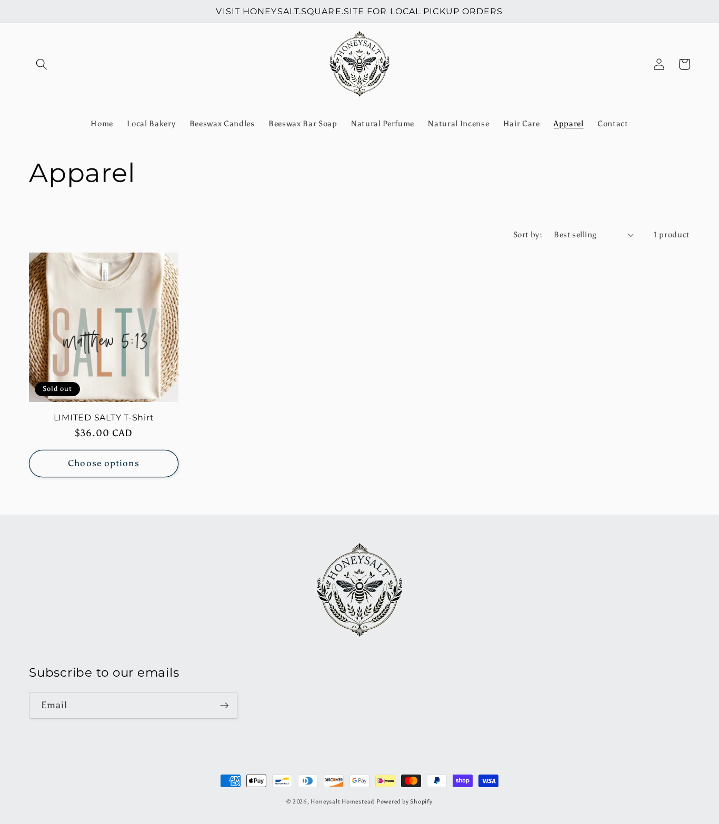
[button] (41, 64)
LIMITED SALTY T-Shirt (104, 417)
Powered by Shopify (404, 801)
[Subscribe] (224, 705)
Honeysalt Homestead (342, 801)
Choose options (103, 463)
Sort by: (528, 234)
